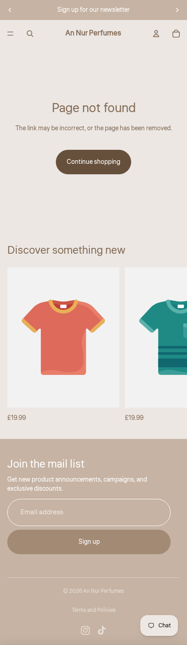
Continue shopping (93, 162)
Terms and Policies (94, 610)
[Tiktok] (101, 630)
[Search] (30, 34)
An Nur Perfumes (103, 591)
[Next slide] (177, 10)
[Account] (156, 34)
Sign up (89, 542)
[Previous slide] (10, 10)
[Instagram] (85, 630)
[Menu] (10, 33)
